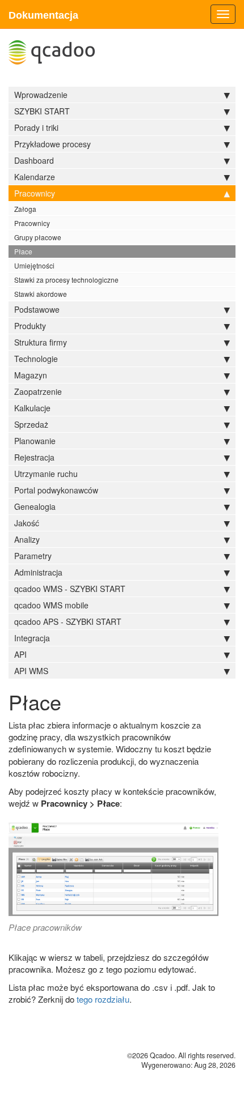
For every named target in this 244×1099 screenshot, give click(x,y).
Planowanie (35, 440)
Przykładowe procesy (52, 144)
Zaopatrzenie (38, 391)
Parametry (33, 555)
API (20, 654)
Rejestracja (34, 457)
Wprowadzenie (41, 94)
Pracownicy (34, 193)
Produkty (30, 325)
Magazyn (30, 375)
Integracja (32, 638)
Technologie (36, 358)
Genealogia (35, 506)
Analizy (27, 539)
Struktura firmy (40, 342)
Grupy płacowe (37, 237)
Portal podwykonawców (56, 490)
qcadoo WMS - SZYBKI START (69, 588)
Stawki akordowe (40, 294)
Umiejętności (34, 265)
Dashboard (34, 160)
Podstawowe (37, 309)
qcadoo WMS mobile (51, 605)
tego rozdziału (103, 999)
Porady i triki (36, 127)
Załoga (25, 209)
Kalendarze (34, 176)
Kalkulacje (32, 408)
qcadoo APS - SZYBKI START (67, 621)
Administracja (38, 572)
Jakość (26, 523)
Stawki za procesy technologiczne (66, 279)
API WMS (31, 670)
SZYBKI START (42, 111)
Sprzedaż (31, 424)
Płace (23, 251)
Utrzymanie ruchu (46, 473)
